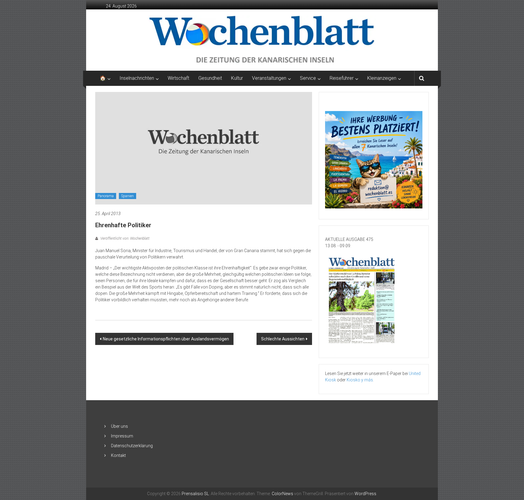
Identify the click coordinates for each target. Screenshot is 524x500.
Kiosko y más (360, 379)
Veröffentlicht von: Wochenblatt (124, 238)
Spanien (127, 196)
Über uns (119, 426)
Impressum (122, 436)
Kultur (237, 78)
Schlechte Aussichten (282, 338)
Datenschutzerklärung (132, 445)
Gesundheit (210, 78)
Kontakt (118, 455)
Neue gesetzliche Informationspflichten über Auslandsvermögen (166, 338)
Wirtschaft (178, 78)
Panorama (106, 196)
